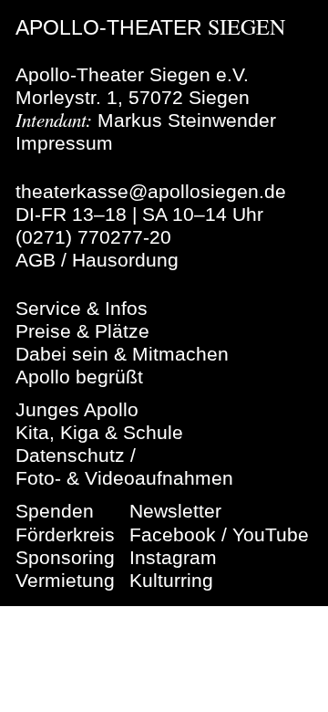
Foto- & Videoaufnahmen (124, 477)
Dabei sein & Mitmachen (122, 353)
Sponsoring (65, 557)
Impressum (64, 142)
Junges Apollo (76, 409)
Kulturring (171, 580)
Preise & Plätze (82, 330)
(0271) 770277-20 (93, 236)
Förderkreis (65, 534)
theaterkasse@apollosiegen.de (150, 191)
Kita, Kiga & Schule (99, 432)
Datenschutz (70, 455)
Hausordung (125, 259)
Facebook (172, 534)
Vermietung (65, 580)
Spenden (54, 510)
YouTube (270, 534)
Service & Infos (81, 308)
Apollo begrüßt (79, 376)
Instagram (173, 557)
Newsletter (175, 510)
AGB (35, 259)
